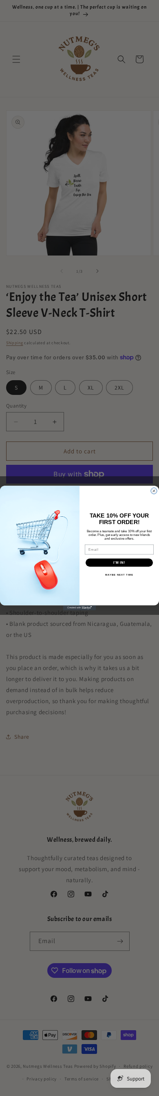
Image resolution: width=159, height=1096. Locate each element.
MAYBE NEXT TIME (119, 575)
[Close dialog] (154, 491)
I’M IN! (119, 563)
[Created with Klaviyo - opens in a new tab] (79, 607)
